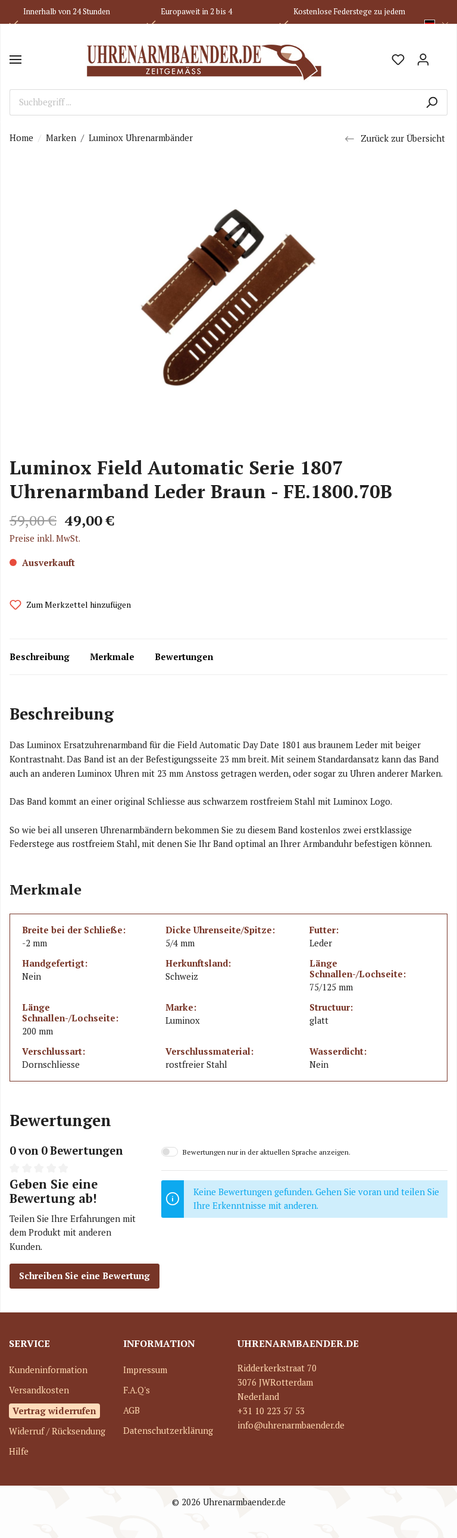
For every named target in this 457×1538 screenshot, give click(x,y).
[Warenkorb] (441, 55)
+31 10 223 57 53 (271, 1411)
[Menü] (15, 59)
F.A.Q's (136, 1390)
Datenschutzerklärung (168, 1430)
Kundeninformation (48, 1370)
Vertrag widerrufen (54, 1411)
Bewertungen (184, 656)
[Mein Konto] (423, 59)
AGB (131, 1410)
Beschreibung (40, 656)
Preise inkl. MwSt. (45, 538)
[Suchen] (431, 102)
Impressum (145, 1370)
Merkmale (112, 656)
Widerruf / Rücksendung (57, 1431)
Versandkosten (39, 1390)
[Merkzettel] (398, 59)
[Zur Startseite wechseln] (203, 59)
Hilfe (19, 1451)
